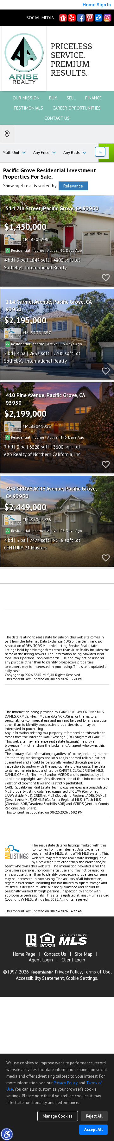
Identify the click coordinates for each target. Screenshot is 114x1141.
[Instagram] (107, 18)
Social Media (40, 18)
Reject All (94, 1116)
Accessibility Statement (40, 978)
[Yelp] (72, 18)
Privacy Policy (68, 972)
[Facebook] (81, 18)
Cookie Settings (81, 978)
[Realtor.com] (63, 18)
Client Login (73, 960)
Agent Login (41, 960)
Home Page (24, 954)
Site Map (83, 954)
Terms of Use (97, 972)
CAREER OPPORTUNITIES (77, 108)
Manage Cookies (58, 1116)
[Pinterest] (89, 18)
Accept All (93, 1129)
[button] (6, 1134)
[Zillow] (98, 18)
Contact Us (57, 118)
